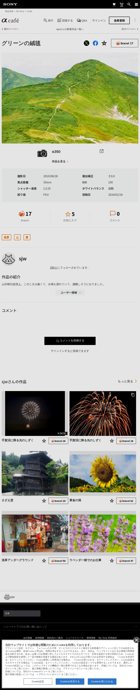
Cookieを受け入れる (102, 681)
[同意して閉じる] (136, 640)
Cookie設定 (38, 681)
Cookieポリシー (40, 671)
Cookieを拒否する (70, 681)
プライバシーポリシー (50, 674)
